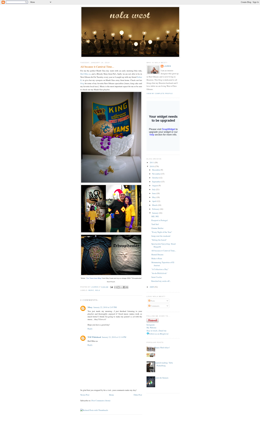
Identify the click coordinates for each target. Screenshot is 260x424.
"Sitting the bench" (159, 240)
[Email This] (115, 287)
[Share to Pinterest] (126, 287)
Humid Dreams (157, 254)
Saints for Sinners (161, 377)
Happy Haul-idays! (162, 347)
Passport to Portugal (159, 220)
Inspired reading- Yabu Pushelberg (163, 364)
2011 (152, 162)
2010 (152, 166)
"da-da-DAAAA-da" (159, 273)
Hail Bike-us (85, 73)
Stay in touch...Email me (156, 330)
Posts (152, 300)
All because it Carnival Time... (163, 250)
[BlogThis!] (118, 287)
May (154, 197)
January (155, 213)
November (156, 173)
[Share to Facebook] (124, 287)
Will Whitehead (94, 337)
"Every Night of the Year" (161, 232)
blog (82, 83)
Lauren (167, 66)
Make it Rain (156, 258)
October (155, 177)
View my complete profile (160, 93)
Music (91, 290)
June (154, 193)
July (154, 189)
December (156, 169)
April (154, 201)
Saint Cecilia (156, 277)
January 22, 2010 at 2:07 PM (105, 307)
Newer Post (84, 394)
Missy (90, 307)
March (155, 205)
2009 (152, 287)
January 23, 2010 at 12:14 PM (114, 337)
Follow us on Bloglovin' (159, 333)
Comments (154, 306)
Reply (90, 328)
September (156, 181)
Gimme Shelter (157, 228)
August (155, 185)
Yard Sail (155, 224)
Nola (97, 290)
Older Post (138, 394)
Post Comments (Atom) (100, 400)
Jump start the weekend (160, 236)
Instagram (151, 324)
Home (111, 394)
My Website (151, 327)
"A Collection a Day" (160, 269)
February (156, 209)
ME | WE (155, 216)
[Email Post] (111, 287)
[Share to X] (121, 287)
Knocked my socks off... (161, 281)
